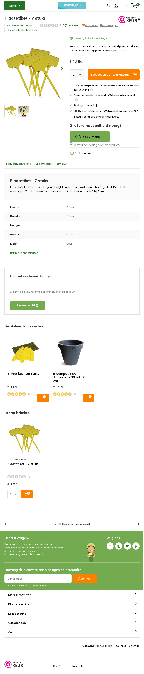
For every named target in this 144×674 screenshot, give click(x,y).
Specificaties (43, 163)
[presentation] (58, 68)
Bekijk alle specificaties (24, 252)
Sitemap (134, 645)
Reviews (61, 163)
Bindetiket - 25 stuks (23, 374)
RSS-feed (120, 645)
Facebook (110, 546)
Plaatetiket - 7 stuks (23, 464)
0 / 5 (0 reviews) (68, 25)
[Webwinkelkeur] (138, 18)
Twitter (127, 546)
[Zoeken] (109, 5)
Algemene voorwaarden (97, 645)
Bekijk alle (22, 30)
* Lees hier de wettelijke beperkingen (25, 585)
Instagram (118, 546)
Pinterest (136, 546)
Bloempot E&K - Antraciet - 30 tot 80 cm (69, 377)
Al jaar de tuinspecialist (74, 524)
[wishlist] (126, 5)
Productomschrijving (17, 163)
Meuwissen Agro (22, 25)
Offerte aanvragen (88, 136)
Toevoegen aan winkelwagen (43, 398)
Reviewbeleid (26, 305)
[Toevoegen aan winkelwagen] (27, 494)
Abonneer (85, 578)
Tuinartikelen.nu (81, 666)
